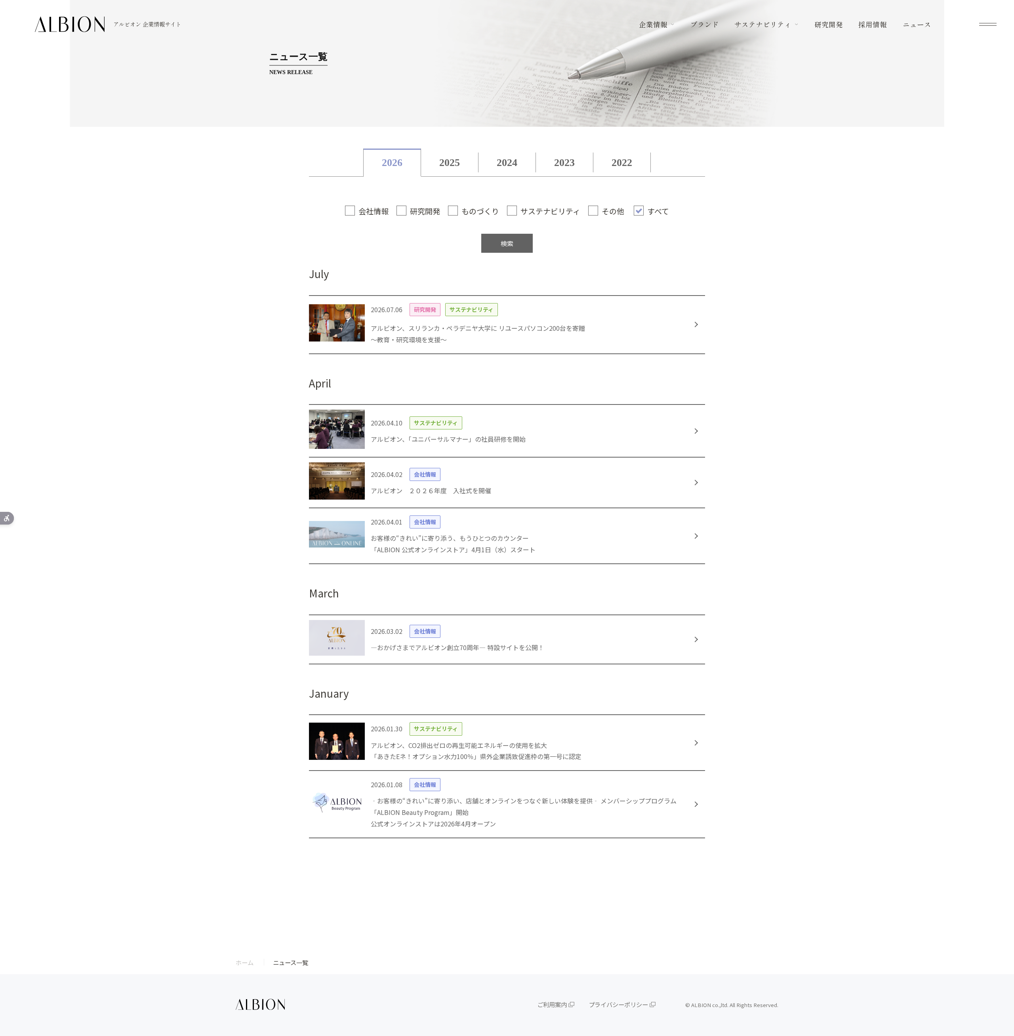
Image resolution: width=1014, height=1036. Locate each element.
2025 (449, 162)
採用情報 (872, 24)
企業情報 (653, 24)
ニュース (917, 24)
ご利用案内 (552, 1004)
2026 (392, 162)
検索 (507, 243)
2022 (622, 162)
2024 (507, 162)
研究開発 (828, 24)
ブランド (704, 24)
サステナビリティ (762, 24)
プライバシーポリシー (618, 1004)
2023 (564, 162)
